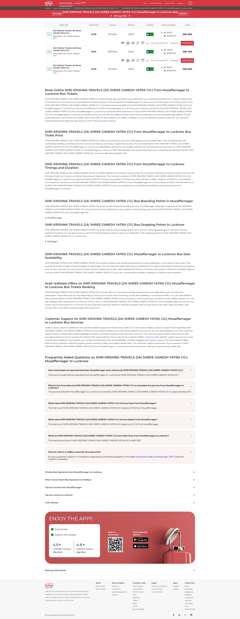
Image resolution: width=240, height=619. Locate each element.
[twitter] (185, 615)
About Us (115, 586)
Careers (115, 595)
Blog (135, 603)
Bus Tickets (100, 586)
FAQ (134, 595)
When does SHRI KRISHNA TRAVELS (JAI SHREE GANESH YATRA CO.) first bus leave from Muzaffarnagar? (102, 403)
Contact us (116, 589)
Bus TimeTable (138, 609)
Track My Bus (138, 586)
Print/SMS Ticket (156, 3)
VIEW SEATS (187, 43)
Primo (135, 606)
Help (144, 3)
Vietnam (188, 600)
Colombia (189, 603)
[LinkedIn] (179, 615)
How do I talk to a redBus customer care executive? (74, 452)
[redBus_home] (51, 3)
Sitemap (136, 597)
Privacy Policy (157, 589)
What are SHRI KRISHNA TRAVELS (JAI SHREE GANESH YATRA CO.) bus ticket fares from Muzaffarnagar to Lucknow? (108, 436)
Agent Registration (119, 592)
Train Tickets (101, 589)
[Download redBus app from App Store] (140, 547)
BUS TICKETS (66, 3)
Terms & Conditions (159, 586)
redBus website (121, 114)
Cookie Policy (157, 592)
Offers (135, 600)
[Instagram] (191, 615)
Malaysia (188, 595)
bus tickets (127, 298)
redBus (85, 594)
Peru (187, 606)
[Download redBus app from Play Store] (140, 541)
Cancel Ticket (169, 3)
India (187, 586)
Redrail (176, 589)
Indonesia (189, 589)
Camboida (189, 597)
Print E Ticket (138, 592)
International (190, 609)
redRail (79, 3)
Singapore (189, 592)
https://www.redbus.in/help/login (151, 457)
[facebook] (174, 615)
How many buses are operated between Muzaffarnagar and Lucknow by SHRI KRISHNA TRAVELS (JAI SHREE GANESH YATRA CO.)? (115, 370)
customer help (152, 337)
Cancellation (138, 589)
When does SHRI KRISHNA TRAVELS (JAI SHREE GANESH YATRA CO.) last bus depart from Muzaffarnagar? (103, 419)
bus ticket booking (106, 121)
